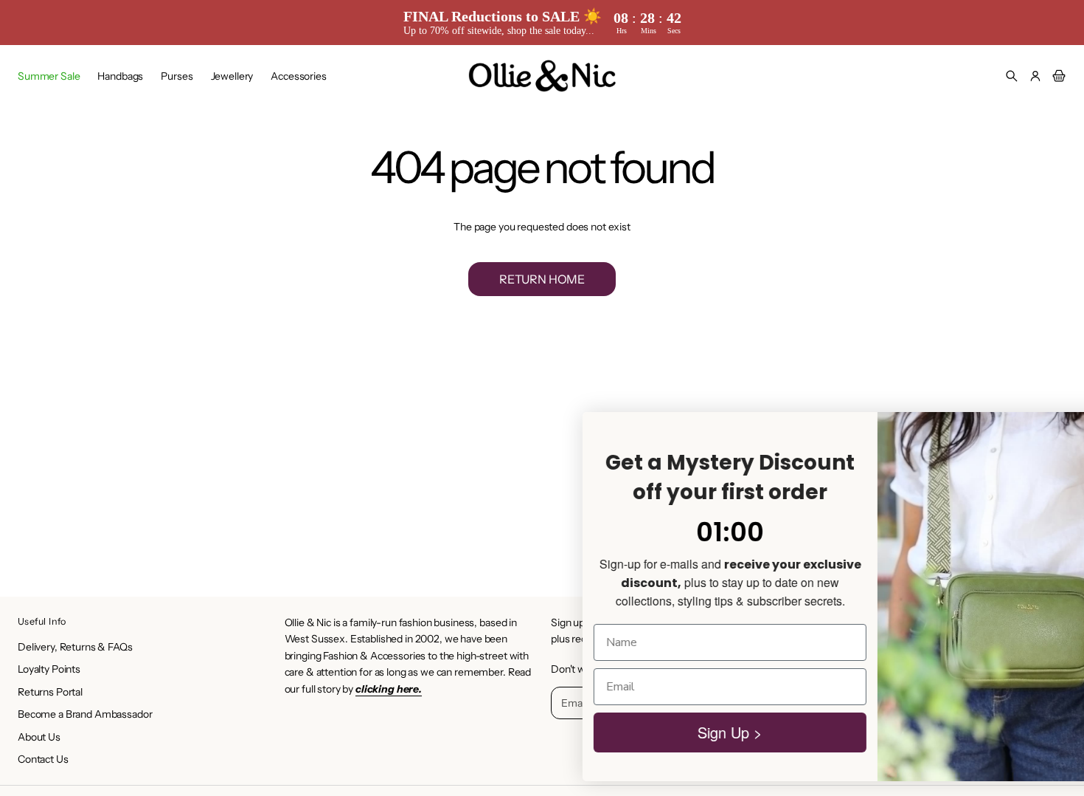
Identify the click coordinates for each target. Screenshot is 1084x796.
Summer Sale (49, 76)
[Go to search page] (1012, 76)
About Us (39, 737)
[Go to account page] (1035, 76)
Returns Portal (50, 692)
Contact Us (43, 759)
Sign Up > (627, 737)
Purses (176, 76)
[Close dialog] (1050, 421)
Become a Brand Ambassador (85, 714)
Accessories (298, 76)
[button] (1012, 76)
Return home (542, 279)
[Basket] (1056, 76)
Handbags (120, 76)
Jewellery (232, 76)
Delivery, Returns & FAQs (75, 646)
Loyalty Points (49, 669)
